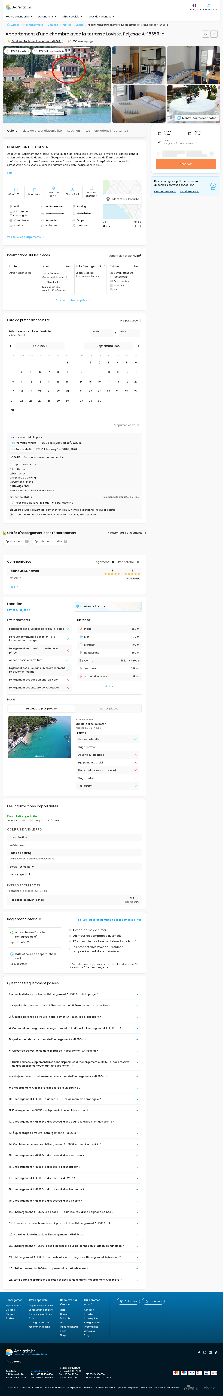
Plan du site (146, 1387)
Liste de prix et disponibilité (42, 131)
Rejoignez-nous (92, 1322)
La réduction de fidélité (41, 1309)
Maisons (10, 1309)
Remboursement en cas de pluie (44, 457)
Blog (86, 1335)
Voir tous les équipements (24, 237)
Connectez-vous (165, 191)
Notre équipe (90, 1318)
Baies (63, 1330)
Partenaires (131, 1301)
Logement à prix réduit (41, 1305)
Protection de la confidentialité (99, 1387)
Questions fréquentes (128, 1387)
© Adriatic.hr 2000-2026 (18, 1387)
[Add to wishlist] (205, 34)
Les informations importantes (106, 131)
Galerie (12, 131)
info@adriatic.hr (39, 1371)
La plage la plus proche (41, 708)
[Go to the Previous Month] (11, 346)
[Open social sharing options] (214, 34)
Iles (62, 1322)
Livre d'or (88, 1314)
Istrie (62, 1309)
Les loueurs (156, 1301)
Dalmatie (65, 1318)
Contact (15, 1361)
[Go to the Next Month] (137, 346)
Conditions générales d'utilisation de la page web (57, 1387)
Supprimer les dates (126, 425)
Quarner (64, 1314)
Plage (63, 1335)
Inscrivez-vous (189, 191)
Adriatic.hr (89, 1309)
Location (73, 131)
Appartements (13, 1305)
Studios (10, 1318)
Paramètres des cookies (166, 1387)
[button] (57, 84)
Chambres (11, 1314)
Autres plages (109, 708)
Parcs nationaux (69, 1326)
